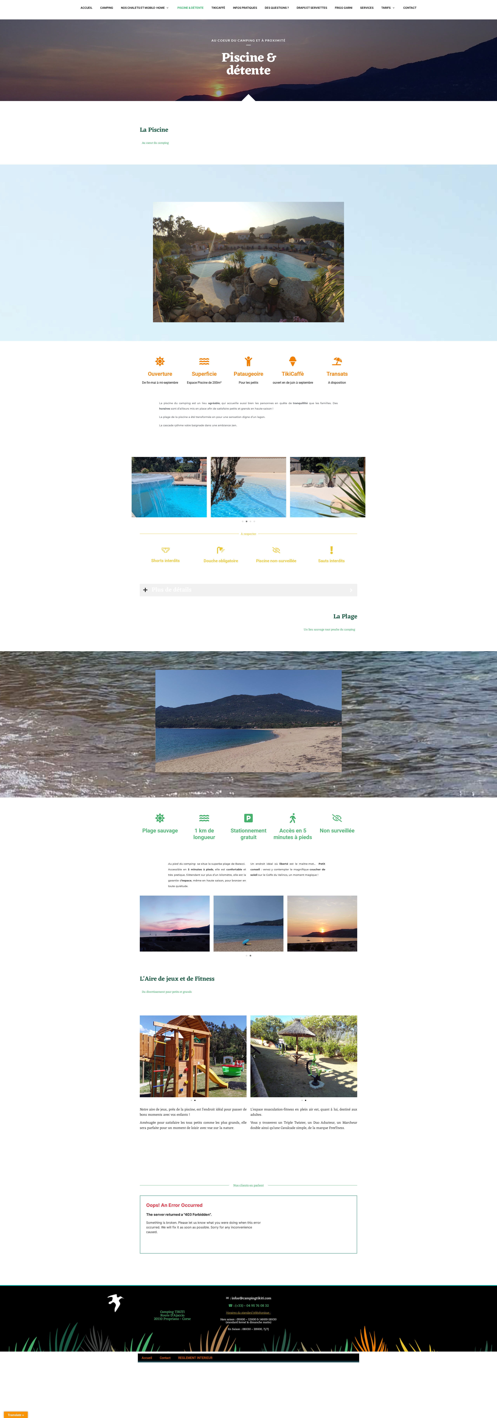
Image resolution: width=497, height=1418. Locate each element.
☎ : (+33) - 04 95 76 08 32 (248, 1306)
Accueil (147, 1358)
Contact (165, 1358)
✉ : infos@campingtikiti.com (248, 1298)
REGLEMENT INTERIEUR (195, 1358)
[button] (242, 521)
